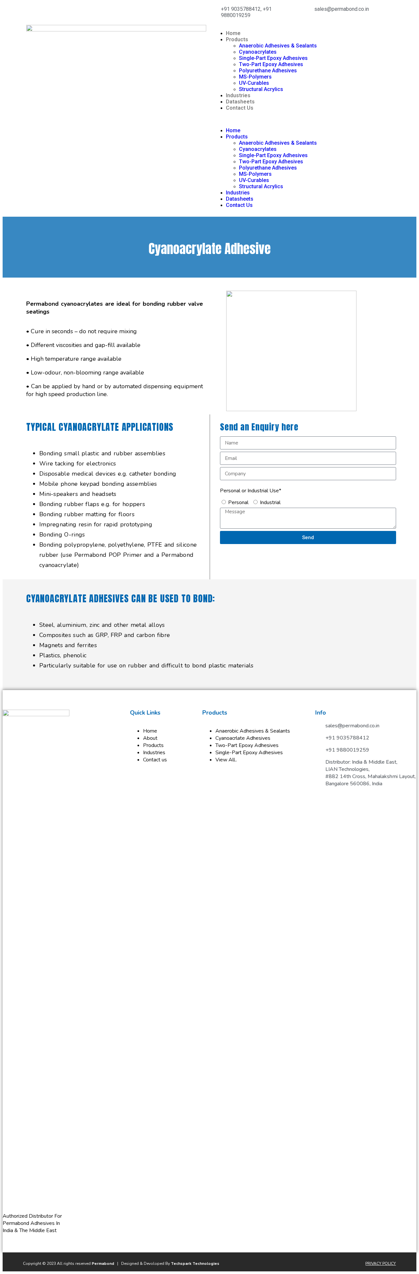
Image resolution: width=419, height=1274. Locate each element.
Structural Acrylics (261, 89)
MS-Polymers (255, 77)
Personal (238, 502)
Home (233, 33)
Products (237, 39)
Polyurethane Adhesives (268, 70)
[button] (303, 119)
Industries (238, 95)
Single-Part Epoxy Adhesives (273, 58)
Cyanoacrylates (258, 52)
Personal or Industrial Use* (250, 490)
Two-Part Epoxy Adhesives (271, 64)
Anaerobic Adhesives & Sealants (278, 46)
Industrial (270, 502)
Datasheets (240, 102)
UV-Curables (254, 83)
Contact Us (239, 108)
